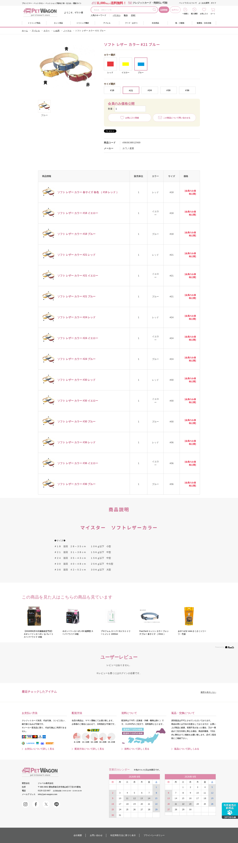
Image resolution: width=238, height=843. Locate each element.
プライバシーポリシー (154, 835)
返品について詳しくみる (186, 749)
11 (127, 798)
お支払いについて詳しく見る (39, 749)
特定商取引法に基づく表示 (123, 835)
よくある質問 (203, 3)
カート (212, 14)
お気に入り (204, 14)
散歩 (126, 15)
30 (113, 814)
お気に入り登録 (132, 118)
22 (156, 803)
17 (120, 803)
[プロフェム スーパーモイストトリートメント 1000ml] (116, 615)
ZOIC (133, 15)
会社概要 (78, 835)
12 (134, 798)
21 (149, 803)
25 (127, 809)
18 (127, 803)
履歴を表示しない (208, 692)
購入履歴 (194, 14)
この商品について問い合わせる (176, 118)
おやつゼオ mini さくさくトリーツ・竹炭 (192, 632)
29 (156, 809)
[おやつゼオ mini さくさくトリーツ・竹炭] (193, 615)
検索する (155, 10)
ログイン (175, 10)
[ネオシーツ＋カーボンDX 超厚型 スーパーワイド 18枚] (77, 615)
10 (120, 798)
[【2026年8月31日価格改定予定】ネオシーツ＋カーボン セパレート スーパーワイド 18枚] (39, 615)
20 (142, 803)
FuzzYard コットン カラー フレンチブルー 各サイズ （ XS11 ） (154, 632)
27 (142, 809)
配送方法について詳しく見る (89, 749)
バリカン (117, 15)
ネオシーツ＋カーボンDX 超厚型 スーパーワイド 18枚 (77, 632)
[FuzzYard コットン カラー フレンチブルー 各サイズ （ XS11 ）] (154, 615)
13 (142, 798)
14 (149, 798)
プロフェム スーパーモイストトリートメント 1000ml (115, 632)
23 (113, 809)
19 (134, 803)
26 (134, 809)
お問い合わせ (96, 835)
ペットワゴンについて (188, 3)
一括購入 (185, 14)
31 (120, 814)
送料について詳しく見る (136, 749)
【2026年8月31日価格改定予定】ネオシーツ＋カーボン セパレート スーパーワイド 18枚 (38, 634)
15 (156, 798)
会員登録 (163, 10)
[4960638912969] (44, 106)
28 (149, 809)
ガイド (213, 3)
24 (120, 809)
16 (113, 803)
